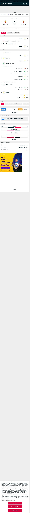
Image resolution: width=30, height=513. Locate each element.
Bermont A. (13, 82)
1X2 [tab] (2, 103)
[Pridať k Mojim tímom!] (2, 22)
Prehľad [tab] (3, 32)
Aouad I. (7, 66)
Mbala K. (12, 52)
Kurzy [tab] (8, 28)
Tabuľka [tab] (17, 28)
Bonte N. (14, 43)
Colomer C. (21, 87)
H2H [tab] (12, 28)
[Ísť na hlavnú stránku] (7, 4)
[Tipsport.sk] (3, 109)
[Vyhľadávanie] (24, 4)
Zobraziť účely (15, 510)
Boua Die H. (8, 82)
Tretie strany (9, 493)
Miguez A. (21, 71)
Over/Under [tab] (8, 103)
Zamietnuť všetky (15, 506)
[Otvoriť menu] (27, 4)
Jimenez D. (15, 68)
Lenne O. (7, 52)
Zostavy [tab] (17, 32)
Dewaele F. (11, 84)
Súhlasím (15, 503)
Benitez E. (21, 79)
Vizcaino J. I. (13, 74)
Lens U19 (5, 24)
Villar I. (16, 87)
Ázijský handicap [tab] (17, 103)
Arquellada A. (20, 68)
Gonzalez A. (20, 89)
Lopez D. (16, 89)
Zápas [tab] (3, 28)
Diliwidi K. (8, 63)
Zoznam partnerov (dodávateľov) (8, 500)
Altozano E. (16, 71)
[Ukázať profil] (5, 22)
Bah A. (7, 84)
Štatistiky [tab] (10, 32)
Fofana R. (12, 63)
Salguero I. (16, 79)
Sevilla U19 (23, 24)
